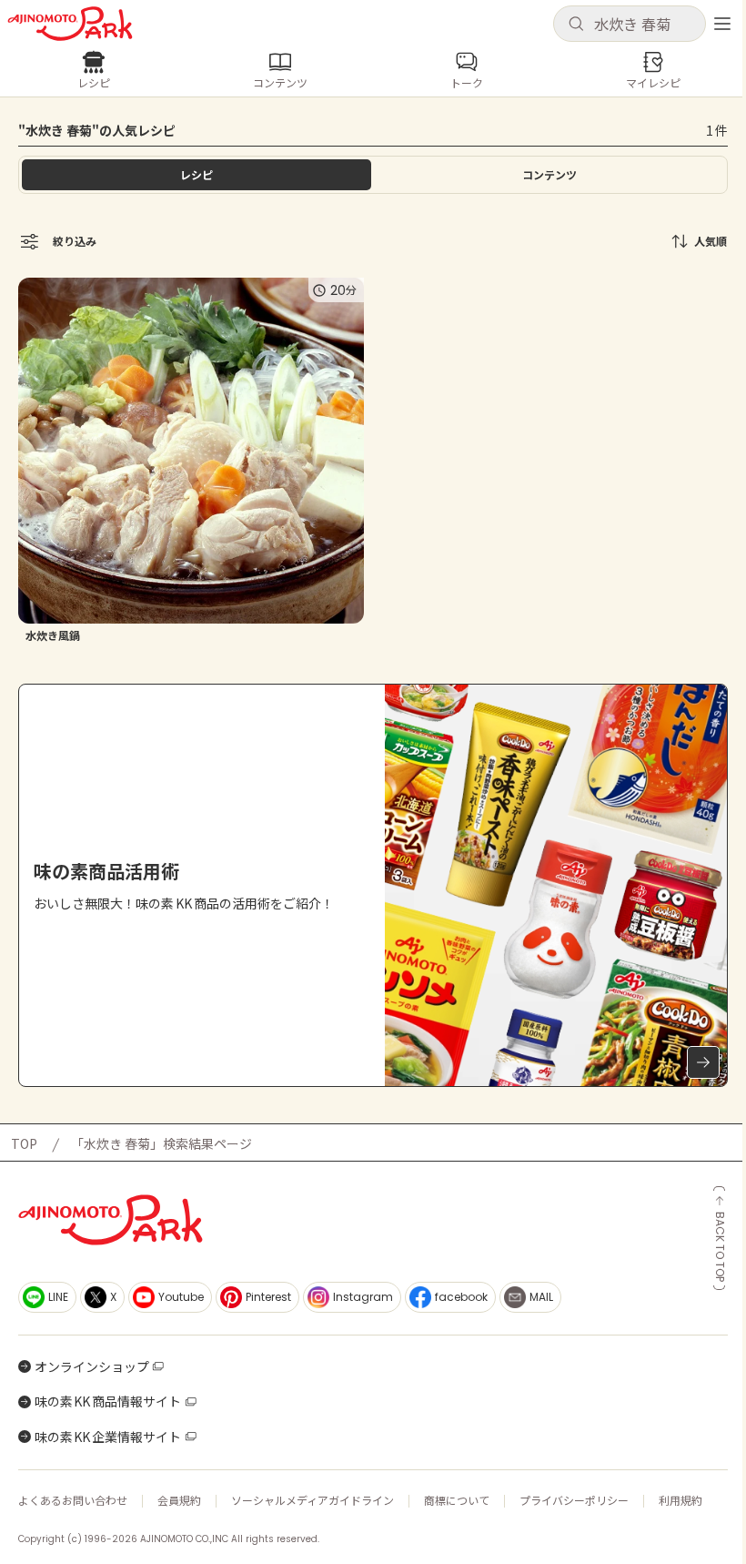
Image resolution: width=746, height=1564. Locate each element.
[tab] (549, 174)
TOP (24, 1143)
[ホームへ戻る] (70, 23)
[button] (629, 23)
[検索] (576, 25)
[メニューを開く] (722, 23)
